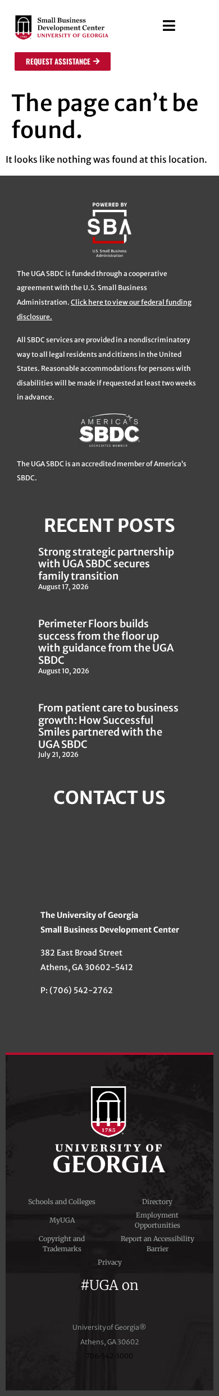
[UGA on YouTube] (131, 1299)
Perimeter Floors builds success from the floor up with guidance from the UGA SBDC (106, 642)
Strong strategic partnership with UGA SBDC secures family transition (106, 563)
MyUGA (62, 1220)
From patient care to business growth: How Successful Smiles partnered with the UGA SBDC (108, 726)
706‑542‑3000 (109, 1356)
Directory (157, 1201)
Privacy (110, 1262)
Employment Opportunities (157, 1220)
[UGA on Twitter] (91, 1299)
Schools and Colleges (61, 1201)
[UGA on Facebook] (71, 1299)
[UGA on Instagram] (111, 1299)
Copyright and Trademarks (62, 1243)
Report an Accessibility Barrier (157, 1243)
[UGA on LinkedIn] (150, 1299)
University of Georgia (109, 1129)
